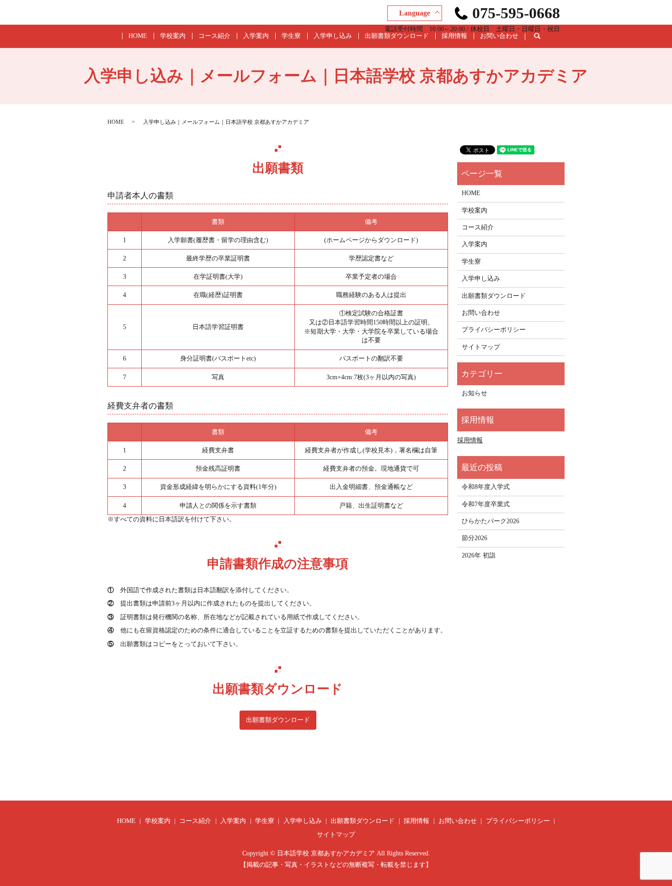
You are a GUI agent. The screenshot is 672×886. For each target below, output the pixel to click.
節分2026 (474, 538)
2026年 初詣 (479, 555)
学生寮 (291, 35)
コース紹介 (214, 35)
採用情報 (454, 35)
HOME (137, 35)
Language (414, 13)
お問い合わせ (499, 35)
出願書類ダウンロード (397, 35)
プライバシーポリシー (494, 329)
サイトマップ (481, 347)
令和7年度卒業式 (486, 504)
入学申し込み (333, 35)
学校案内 (173, 35)
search (544, 36)
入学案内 (256, 35)
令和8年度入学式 (486, 486)
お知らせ (474, 393)
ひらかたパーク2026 (490, 521)
